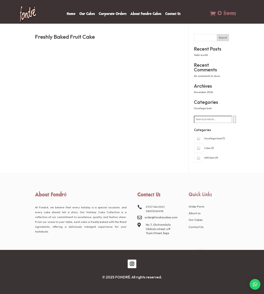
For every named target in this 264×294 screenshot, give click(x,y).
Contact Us (172, 14)
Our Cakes (87, 14)
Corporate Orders (112, 14)
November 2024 (203, 92)
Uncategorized (203, 108)
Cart (205, 12)
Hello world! (201, 55)
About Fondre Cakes (145, 14)
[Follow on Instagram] (132, 264)
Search (223, 37)
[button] (255, 284)
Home (71, 14)
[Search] (234, 119)
